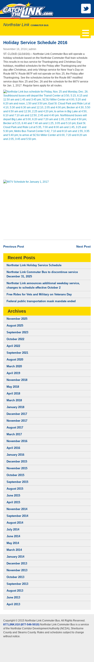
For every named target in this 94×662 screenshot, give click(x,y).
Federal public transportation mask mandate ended (41, 301)
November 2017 (17, 420)
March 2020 (14, 366)
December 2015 (17, 461)
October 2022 (15, 339)
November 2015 (17, 468)
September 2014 (17, 515)
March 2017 (14, 434)
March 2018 (14, 400)
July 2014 (13, 529)
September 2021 (17, 352)
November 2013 (17, 570)
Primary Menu (85, 33)
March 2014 (14, 549)
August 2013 (15, 590)
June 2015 (13, 495)
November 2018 (17, 380)
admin (32, 49)
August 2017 (15, 427)
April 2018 (13, 393)
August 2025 (15, 325)
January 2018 (15, 407)
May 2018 (13, 386)
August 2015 (15, 488)
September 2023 (17, 332)
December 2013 (17, 563)
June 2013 (13, 597)
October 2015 (15, 475)
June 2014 (13, 536)
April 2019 (13, 373)
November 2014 (17, 509)
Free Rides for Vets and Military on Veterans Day (39, 294)
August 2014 (15, 522)
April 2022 (13, 346)
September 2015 (17, 482)
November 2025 (17, 318)
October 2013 (15, 577)
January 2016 (15, 454)
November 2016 (17, 441)
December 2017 (17, 414)
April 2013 (13, 604)
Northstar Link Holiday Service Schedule (34, 265)
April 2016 (13, 448)
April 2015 (13, 502)
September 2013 (17, 583)
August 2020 (15, 359)
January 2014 (15, 556)
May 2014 (13, 543)
